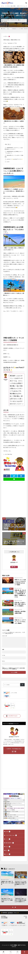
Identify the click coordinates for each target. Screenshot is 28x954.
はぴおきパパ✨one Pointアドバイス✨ (14, 159)
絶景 (6, 21)
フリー (7, 839)
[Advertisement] (14, 323)
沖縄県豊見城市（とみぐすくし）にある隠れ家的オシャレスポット (14, 148)
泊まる (7, 846)
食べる (7, 854)
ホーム (2, 6)
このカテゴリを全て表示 (14, 819)
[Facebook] (6, 475)
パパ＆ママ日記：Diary (11, 835)
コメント (4, 635)
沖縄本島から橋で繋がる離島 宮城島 (20, 612)
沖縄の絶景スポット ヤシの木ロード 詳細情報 (14, 156)
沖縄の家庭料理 (9, 842)
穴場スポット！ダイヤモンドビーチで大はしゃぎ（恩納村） (20, 621)
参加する (22, 820)
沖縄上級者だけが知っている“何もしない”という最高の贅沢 (7, 900)
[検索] (22, 684)
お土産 (7, 831)
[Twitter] (14, 475)
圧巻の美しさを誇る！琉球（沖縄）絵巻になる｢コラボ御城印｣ (20, 604)
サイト (3, 661)
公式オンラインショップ (22, 6)
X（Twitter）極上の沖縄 (10, 6)
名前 (3, 649)
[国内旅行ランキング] (21, 923)
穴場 (4, 21)
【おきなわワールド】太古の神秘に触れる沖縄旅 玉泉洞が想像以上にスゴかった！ (20, 883)
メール (3, 655)
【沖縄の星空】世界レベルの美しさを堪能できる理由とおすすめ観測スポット (20, 900)
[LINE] (14, 479)
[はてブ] (21, 475)
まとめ (7, 161)
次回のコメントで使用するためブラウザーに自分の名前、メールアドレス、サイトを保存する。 (14, 668)
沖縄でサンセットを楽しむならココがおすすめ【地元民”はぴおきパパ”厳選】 (20, 582)
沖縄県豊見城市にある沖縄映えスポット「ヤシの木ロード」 (14, 152)
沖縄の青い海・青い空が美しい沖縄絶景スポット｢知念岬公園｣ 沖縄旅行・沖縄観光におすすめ (20, 594)
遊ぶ (20, 19)
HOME (3, 28)
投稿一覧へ (13, 566)
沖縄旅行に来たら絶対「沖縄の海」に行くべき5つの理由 (7, 883)
